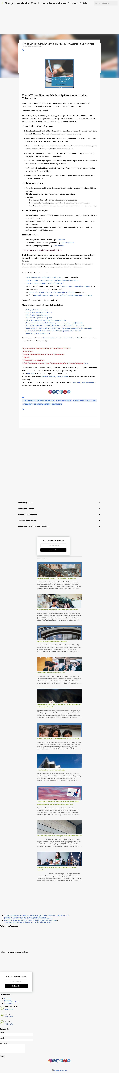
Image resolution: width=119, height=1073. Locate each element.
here (86, 363)
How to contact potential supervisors (76, 286)
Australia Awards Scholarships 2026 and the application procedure (57, 609)
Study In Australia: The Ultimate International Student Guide (46, 3)
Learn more (61, 240)
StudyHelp (27, 404)
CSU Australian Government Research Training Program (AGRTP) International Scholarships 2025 (36, 915)
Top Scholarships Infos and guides (39, 318)
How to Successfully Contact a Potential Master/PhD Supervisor (56, 578)
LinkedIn (65, 376)
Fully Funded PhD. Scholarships (37, 315)
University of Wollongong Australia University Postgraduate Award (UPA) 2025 (30, 920)
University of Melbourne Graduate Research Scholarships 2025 (25, 917)
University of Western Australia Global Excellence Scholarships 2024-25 (28, 919)
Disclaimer (7, 1000)
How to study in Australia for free (38, 333)
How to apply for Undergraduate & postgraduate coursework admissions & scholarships (59, 328)
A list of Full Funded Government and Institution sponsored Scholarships (53, 331)
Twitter (58, 376)
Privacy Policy (8, 1003)
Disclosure (7, 998)
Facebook (44, 376)
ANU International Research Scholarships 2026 (51, 770)
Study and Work (63, 401)
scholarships (29, 401)
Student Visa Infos (45, 401)
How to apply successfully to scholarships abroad (44, 283)
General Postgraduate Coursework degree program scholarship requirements (55, 325)
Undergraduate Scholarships (36, 310)
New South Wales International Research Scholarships (61, 338)
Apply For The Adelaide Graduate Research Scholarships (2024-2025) (58, 738)
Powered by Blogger (60, 1070)
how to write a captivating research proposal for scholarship (52, 292)
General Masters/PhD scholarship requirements (44, 277)
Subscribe (30, 373)
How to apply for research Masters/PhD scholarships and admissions (52, 280)
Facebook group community (83, 382)
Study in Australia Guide (84, 401)
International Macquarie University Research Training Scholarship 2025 (27, 922)
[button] (23, 50)
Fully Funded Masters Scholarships (39, 312)
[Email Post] (23, 398)
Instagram (52, 376)
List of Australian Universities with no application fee (46, 320)
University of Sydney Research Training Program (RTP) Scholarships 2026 (59, 836)
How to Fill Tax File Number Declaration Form (51, 672)
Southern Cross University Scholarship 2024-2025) (52, 641)
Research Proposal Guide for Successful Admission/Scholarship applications (63, 295)
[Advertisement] (59, 15)
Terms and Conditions (11, 1002)
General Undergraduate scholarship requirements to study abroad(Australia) (54, 323)
